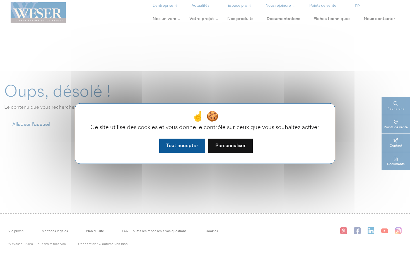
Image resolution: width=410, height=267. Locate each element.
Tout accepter (182, 145)
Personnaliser (230, 145)
